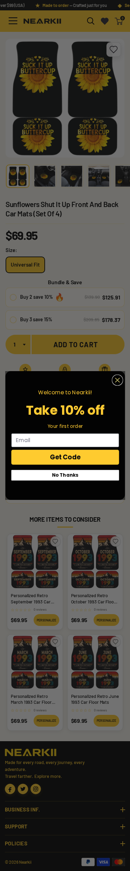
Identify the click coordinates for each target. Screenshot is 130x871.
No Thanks (65, 475)
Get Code (65, 457)
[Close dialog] (117, 380)
